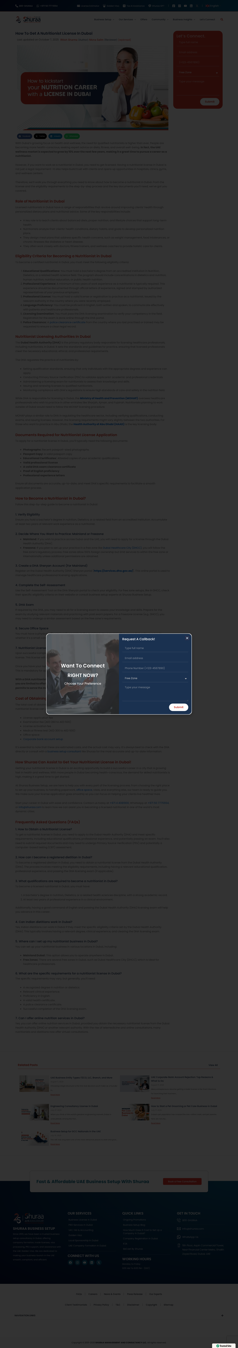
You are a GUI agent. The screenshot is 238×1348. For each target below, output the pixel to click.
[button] (187, 638)
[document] (119, 674)
